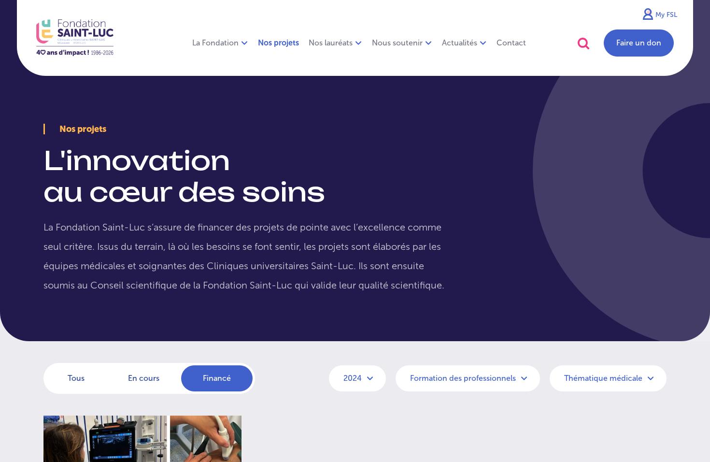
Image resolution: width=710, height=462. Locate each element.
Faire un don (638, 42)
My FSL (666, 15)
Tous (76, 378)
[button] (583, 43)
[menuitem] (278, 43)
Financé (217, 378)
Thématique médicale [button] (604, 378)
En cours (143, 378)
